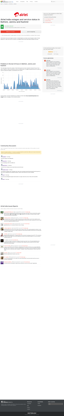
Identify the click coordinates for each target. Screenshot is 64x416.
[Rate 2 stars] (51, 52)
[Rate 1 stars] (49, 52)
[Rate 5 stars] (57, 52)
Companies (22, 1)
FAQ (27, 1)
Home (17, 1)
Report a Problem (11, 31)
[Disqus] (21, 167)
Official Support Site (48, 22)
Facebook (39, 405)
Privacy (31, 1)
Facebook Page (48, 20)
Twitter (39, 403)
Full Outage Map (32, 31)
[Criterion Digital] (32, 413)
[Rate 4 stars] (55, 52)
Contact (36, 1)
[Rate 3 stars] (53, 52)
